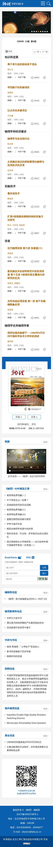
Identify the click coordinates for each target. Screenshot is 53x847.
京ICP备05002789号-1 (27, 814)
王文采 (15, 225)
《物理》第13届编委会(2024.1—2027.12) (27, 599)
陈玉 (9, 225)
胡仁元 (10, 69)
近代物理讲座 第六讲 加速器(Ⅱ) (24, 248)
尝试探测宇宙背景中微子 (19, 627)
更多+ (45, 442)
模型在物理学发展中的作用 (20, 529)
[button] (31, 31)
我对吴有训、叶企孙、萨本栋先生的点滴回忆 (27, 535)
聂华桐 (10, 341)
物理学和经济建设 (15, 131)
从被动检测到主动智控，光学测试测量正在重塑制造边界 (27, 748)
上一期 (36, 52)
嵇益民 (22, 225)
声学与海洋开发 (14, 524)
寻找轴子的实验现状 (18, 87)
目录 (33, 417)
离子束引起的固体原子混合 (22, 64)
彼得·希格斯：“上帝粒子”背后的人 (23, 647)
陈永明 (10, 144)
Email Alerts (11, 557)
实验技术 (10, 186)
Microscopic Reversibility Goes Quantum (26, 723)
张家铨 (10, 92)
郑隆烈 (17, 283)
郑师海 (10, 310)
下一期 (45, 52)
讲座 (7, 240)
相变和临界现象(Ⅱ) (16, 509)
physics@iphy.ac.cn (31, 832)
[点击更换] (42, 578)
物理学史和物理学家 (17, 325)
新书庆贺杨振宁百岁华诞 (19, 651)
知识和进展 (11, 57)
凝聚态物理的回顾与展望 (19, 519)
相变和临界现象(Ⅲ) (16, 514)
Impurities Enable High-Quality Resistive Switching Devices (26, 716)
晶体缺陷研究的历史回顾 (19, 505)
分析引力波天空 (14, 618)
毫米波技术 (13, 193)
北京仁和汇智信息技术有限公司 (27, 839)
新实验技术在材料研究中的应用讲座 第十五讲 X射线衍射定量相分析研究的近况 (26, 274)
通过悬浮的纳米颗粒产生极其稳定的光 (25, 623)
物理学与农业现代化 (18, 138)
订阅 (44, 567)
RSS (28, 557)
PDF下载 (22, 77)
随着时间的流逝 (14, 656)
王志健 (10, 116)
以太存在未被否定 (17, 110)
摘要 (9, 77)
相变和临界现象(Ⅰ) (16, 495)
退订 (44, 573)
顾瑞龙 (10, 199)
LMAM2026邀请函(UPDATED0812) (24, 742)
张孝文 (10, 283)
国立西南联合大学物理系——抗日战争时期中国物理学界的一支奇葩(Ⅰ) (27, 543)
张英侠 (10, 253)
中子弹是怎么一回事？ (18, 500)
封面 (18, 417)
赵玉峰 (10, 170)
